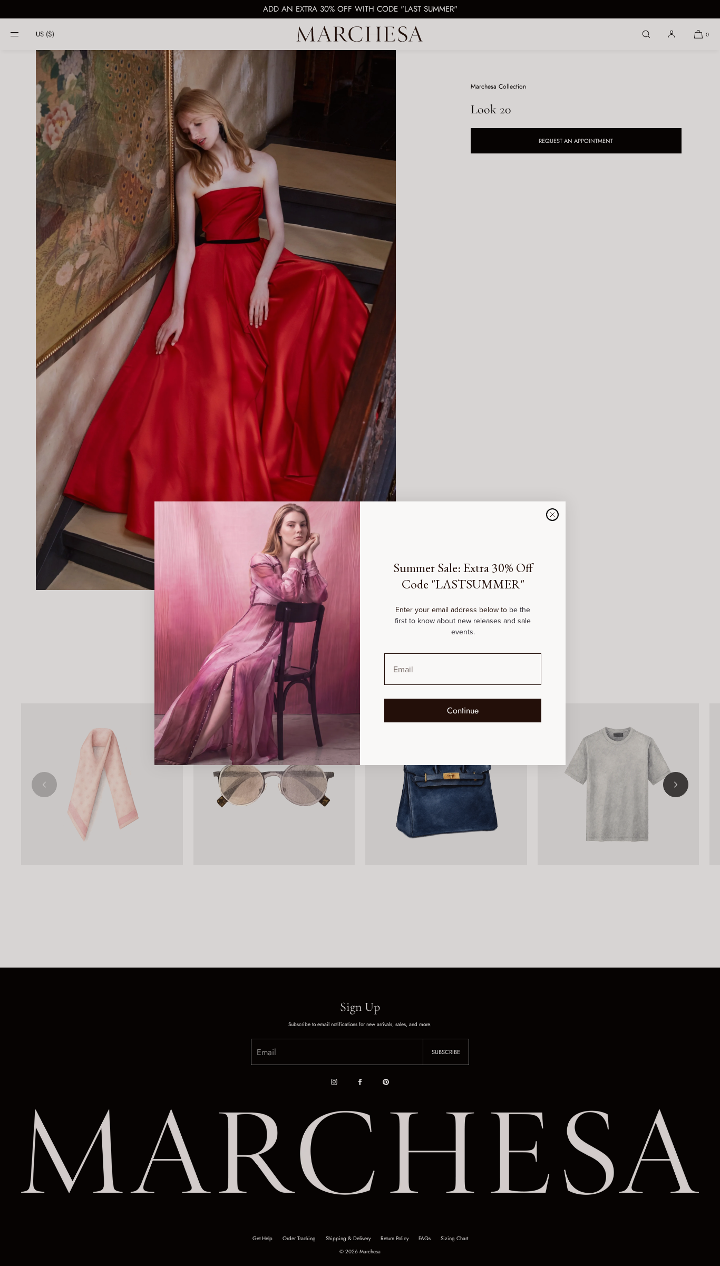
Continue (463, 710)
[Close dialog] (552, 514)
